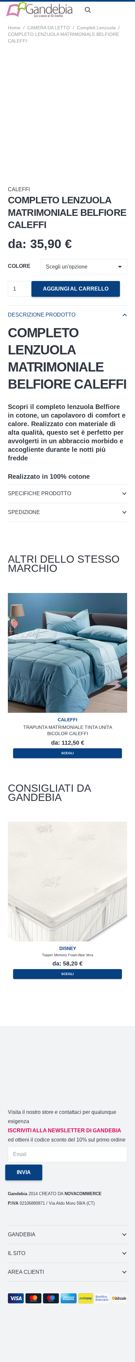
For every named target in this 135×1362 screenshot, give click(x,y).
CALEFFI (19, 189)
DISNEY (67, 948)
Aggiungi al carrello (75, 289)
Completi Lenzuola (96, 27)
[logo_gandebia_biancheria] (39, 10)
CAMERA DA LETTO (48, 27)
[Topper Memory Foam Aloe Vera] (67, 826)
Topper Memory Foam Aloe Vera (67, 955)
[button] (87, 10)
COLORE (19, 266)
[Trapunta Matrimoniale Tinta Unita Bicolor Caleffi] (67, 597)
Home (14, 27)
